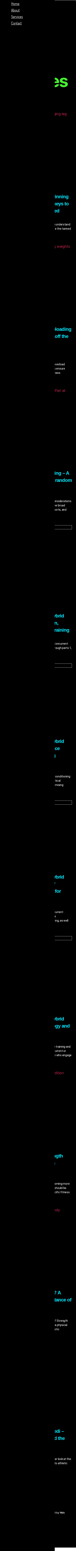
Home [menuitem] (15, 3)
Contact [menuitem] (16, 23)
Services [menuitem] (17, 16)
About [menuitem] (15, 10)
